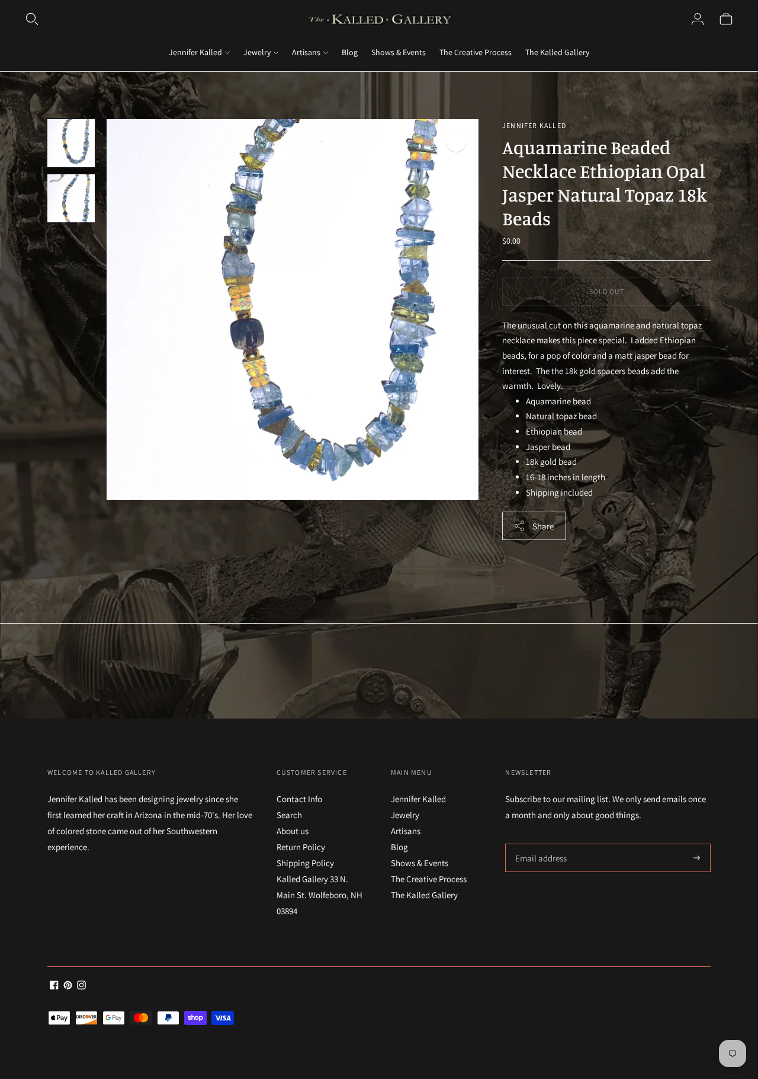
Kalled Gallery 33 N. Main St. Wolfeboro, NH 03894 (319, 895)
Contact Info (299, 799)
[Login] (697, 19)
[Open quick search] (32, 19)
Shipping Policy (305, 863)
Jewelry (257, 52)
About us (293, 831)
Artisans (306, 52)
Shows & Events (398, 52)
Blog (350, 52)
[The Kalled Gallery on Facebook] (54, 986)
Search (289, 815)
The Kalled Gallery (557, 52)
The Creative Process (475, 52)
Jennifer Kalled (195, 52)
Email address (539, 844)
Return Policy (301, 847)
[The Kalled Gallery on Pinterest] (67, 986)
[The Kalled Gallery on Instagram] (81, 986)
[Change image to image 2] (71, 198)
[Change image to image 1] (71, 143)
